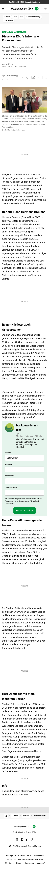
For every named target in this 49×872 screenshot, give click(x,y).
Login (45, 9)
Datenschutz (38, 856)
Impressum (30, 863)
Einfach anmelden (25, 510)
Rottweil (7, 17)
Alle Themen (9, 20)
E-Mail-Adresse (11, 487)
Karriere (21, 856)
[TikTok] (27, 840)
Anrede (8, 453)
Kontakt (19, 863)
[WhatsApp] (22, 840)
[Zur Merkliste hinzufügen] (45, 77)
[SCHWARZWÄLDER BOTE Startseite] (25, 9)
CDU (15, 17)
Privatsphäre (10, 856)
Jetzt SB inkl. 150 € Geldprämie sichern (24, 2)
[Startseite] (6, 816)
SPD (21, 17)
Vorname (8, 464)
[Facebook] (32, 840)
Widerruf (41, 863)
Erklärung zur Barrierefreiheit (30, 859)
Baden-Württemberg (33, 17)
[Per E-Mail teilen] (33, 77)
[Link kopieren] (22, 77)
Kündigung (9, 863)
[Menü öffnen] (3, 9)
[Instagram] (17, 840)
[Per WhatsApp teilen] (38, 77)
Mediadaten (11, 859)
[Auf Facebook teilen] (27, 77)
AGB (29, 856)
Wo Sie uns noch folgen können (27, 846)
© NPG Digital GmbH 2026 (24, 832)
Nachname (9, 476)
